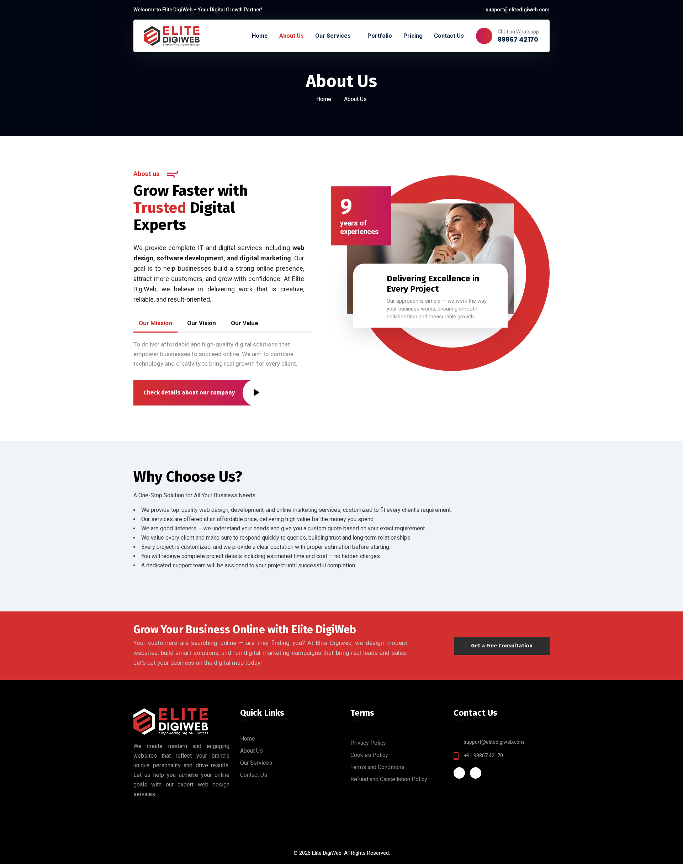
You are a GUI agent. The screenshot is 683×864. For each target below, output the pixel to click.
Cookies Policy (369, 755)
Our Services (256, 762)
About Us (251, 750)
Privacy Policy (368, 743)
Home (323, 99)
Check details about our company (189, 392)
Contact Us (253, 775)
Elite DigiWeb (327, 853)
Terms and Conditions (377, 767)
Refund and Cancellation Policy (388, 779)
